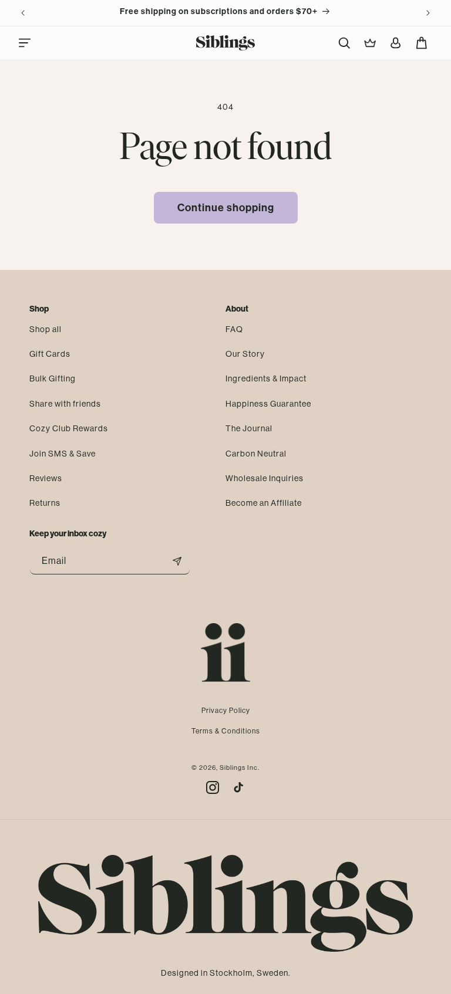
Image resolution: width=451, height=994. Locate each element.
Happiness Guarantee (268, 403)
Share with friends (65, 403)
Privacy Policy (225, 710)
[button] (25, 43)
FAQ (234, 329)
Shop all (45, 329)
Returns (44, 503)
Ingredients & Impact (266, 378)
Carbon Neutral (256, 453)
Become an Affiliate (264, 503)
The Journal (249, 428)
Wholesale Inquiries (265, 478)
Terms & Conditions (225, 731)
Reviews (45, 478)
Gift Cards (49, 354)
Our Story (245, 354)
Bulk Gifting (52, 378)
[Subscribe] (177, 561)
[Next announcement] (428, 13)
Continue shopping (225, 207)
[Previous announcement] (23, 13)
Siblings (232, 768)
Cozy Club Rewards (68, 428)
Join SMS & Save (62, 453)
